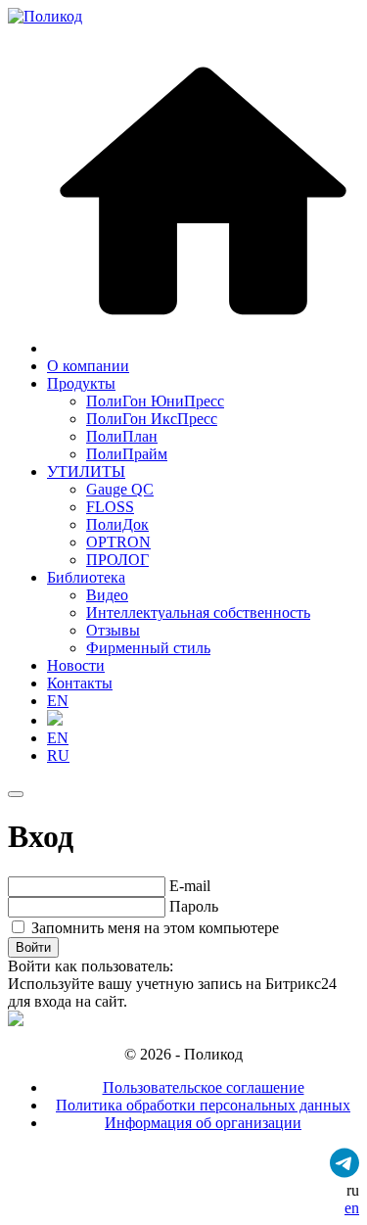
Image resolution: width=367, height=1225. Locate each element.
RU (58, 755)
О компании (88, 365)
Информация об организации (203, 1122)
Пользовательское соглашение (203, 1087)
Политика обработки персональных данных (203, 1105)
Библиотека (86, 577)
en (351, 1208)
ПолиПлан (122, 436)
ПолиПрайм (126, 454)
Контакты (80, 683)
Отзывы (113, 630)
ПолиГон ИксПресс (151, 418)
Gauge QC (120, 489)
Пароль (193, 906)
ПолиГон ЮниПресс (155, 401)
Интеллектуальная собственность (198, 612)
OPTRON (118, 542)
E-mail (189, 885)
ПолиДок (117, 524)
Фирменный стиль (148, 647)
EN (58, 700)
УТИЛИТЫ (86, 471)
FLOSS (110, 506)
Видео (107, 595)
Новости (76, 665)
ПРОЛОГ (117, 559)
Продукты (81, 383)
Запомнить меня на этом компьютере (153, 927)
